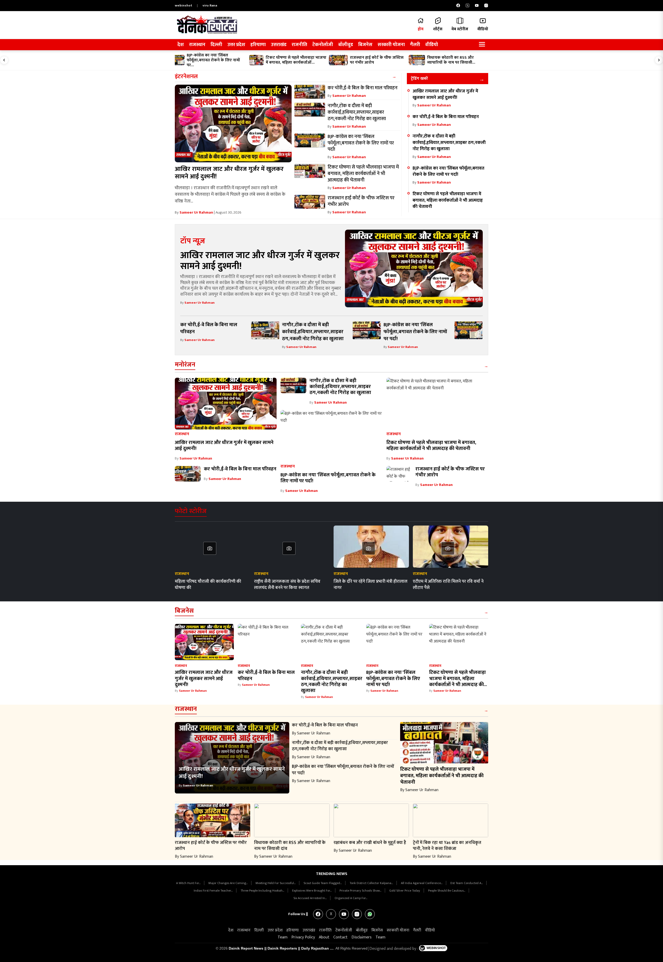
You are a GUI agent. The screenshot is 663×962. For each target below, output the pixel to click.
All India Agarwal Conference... (422, 883)
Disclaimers (361, 937)
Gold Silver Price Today (405, 890)
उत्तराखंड (278, 45)
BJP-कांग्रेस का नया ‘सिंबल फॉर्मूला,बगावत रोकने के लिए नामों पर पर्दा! (448, 171)
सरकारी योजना (391, 45)
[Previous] (4, 60)
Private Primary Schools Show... (361, 890)
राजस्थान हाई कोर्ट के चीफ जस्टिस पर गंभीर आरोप (450, 472)
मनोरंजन (185, 364)
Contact (340, 937)
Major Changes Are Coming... (228, 883)
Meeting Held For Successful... (276, 883)
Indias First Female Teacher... (213, 890)
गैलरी (415, 45)
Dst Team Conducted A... (467, 883)
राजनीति (299, 45)
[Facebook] (458, 5)
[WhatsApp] (370, 914)
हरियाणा (258, 45)
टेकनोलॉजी (322, 45)
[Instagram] (486, 5)
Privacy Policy (303, 937)
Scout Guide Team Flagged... (323, 883)
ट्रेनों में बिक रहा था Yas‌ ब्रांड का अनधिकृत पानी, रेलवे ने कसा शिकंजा (447, 845)
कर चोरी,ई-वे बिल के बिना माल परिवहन (446, 116)
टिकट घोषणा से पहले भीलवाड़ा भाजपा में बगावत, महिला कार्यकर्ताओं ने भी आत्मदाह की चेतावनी (448, 200)
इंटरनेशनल (186, 76)
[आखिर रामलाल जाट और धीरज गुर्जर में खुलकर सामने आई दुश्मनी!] (233, 123)
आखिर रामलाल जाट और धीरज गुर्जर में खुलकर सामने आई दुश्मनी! (229, 173)
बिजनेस (365, 45)
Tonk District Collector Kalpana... (372, 883)
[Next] (659, 60)
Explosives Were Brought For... (312, 890)
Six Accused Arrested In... (310, 898)
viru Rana (210, 5)
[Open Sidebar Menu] (482, 45)
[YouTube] (477, 5)
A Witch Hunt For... (188, 883)
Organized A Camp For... (351, 898)
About (324, 937)
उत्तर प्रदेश (236, 45)
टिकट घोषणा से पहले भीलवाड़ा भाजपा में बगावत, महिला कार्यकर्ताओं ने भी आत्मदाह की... (458, 678)
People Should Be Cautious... (447, 890)
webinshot (183, 5)
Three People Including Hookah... (263, 890)
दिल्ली (216, 45)
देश (180, 45)
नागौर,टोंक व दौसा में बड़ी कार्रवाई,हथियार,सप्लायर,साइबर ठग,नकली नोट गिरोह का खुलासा (449, 142)
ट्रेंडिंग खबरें (419, 78)
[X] (467, 5)
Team (282, 937)
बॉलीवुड (345, 45)
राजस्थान (197, 45)
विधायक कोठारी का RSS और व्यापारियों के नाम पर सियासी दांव (290, 845)
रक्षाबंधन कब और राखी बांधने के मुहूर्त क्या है (370, 842)
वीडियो (431, 45)
